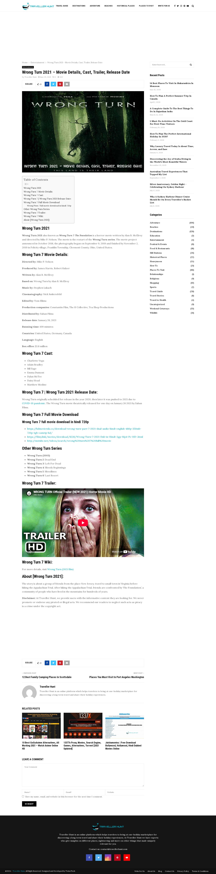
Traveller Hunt (31, 77)
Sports (153, 287)
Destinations (78, 6)
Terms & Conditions (200, 871)
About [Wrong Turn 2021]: (37, 219)
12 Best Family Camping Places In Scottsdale (46, 677)
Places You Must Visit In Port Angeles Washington (116, 677)
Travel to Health (158, 300)
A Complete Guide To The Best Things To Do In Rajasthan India (171, 110)
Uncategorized (157, 304)
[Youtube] (188, 6)
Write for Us (164, 6)
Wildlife (153, 313)
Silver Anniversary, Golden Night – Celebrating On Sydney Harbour (168, 185)
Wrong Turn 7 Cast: (33, 195)
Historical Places (126, 6)
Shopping (154, 283)
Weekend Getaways (159, 308)
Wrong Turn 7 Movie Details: (38, 191)
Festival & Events (158, 244)
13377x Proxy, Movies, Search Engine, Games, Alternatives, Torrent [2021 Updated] (82, 745)
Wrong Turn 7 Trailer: (35, 212)
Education (155, 235)
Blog (160, 871)
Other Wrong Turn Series (37, 209)
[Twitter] (178, 6)
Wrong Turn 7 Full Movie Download (42, 202)
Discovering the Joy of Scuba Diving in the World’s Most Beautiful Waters (170, 160)
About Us (151, 871)
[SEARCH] (191, 65)
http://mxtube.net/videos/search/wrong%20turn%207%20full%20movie (69, 440)
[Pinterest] (185, 6)
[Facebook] (175, 6)
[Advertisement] (108, 35)
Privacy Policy (183, 871)
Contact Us (169, 871)
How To (154, 265)
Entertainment (28, 67)
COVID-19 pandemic (33, 403)
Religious (154, 278)
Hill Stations (156, 253)
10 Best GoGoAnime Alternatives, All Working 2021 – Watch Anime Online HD (40, 745)
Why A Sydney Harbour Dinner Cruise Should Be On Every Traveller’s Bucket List (170, 199)
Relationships (156, 274)
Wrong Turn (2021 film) (60, 569)
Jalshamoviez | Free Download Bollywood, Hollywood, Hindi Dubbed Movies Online (123, 745)
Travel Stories (157, 295)
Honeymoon (156, 261)
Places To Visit (146, 6)
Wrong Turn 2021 (32, 188)
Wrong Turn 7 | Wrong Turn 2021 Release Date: (47, 198)
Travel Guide (62, 6)
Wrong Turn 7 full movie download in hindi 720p (49, 205)
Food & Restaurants (160, 248)
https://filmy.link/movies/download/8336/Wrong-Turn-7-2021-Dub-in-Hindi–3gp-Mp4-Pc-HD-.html (85, 436)
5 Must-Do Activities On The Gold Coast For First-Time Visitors (171, 122)
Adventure (95, 6)
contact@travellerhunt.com (114, 849)
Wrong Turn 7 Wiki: (33, 216)
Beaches (108, 6)
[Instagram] (182, 6)
